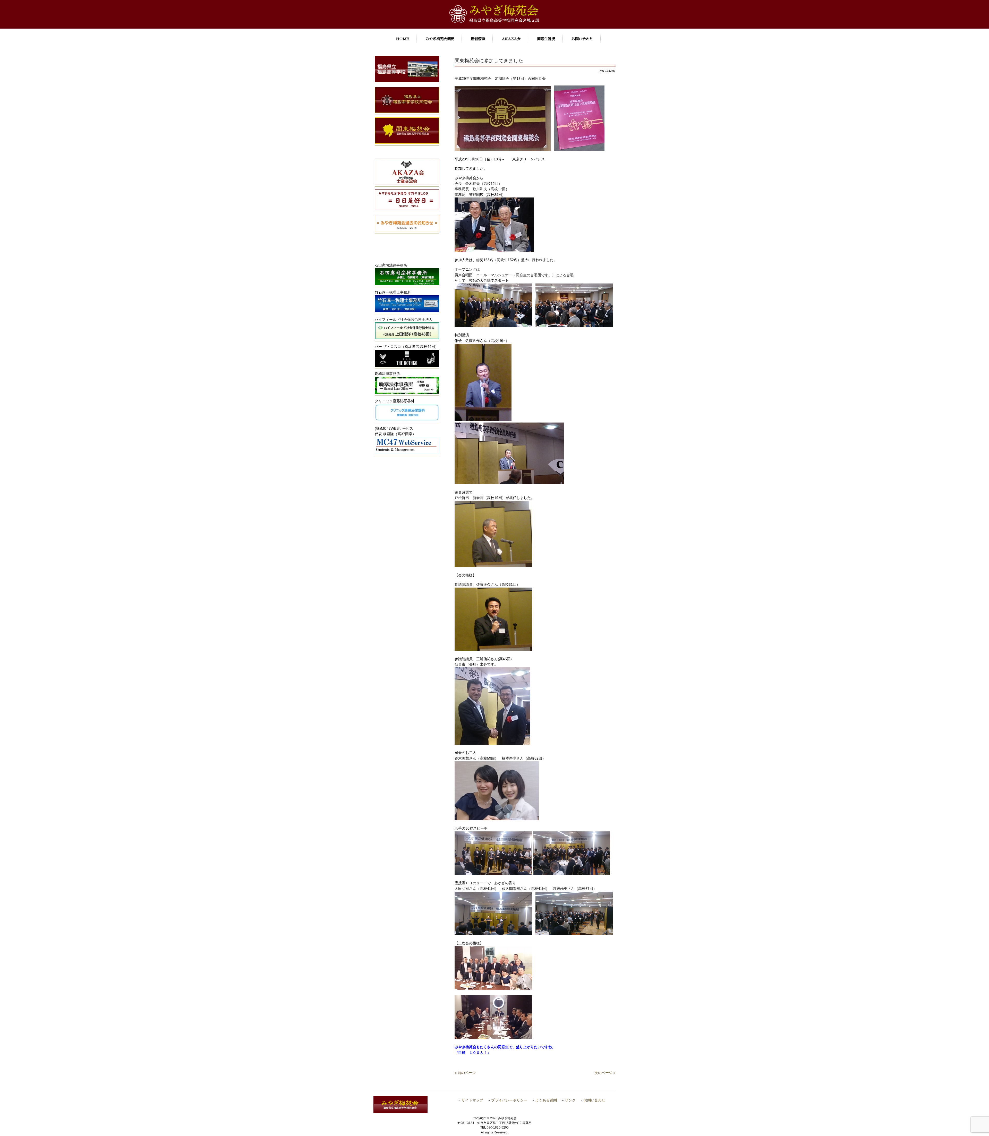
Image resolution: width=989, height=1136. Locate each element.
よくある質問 (546, 1100)
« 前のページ (465, 1073)
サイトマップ (472, 1100)
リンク (570, 1100)
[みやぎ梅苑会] (494, 21)
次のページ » (605, 1073)
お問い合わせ (594, 1100)
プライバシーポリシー (509, 1100)
